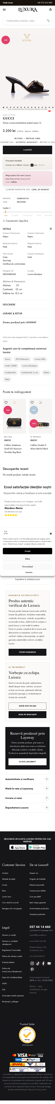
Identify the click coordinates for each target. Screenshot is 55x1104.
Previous (47, 520)
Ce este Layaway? (27, 762)
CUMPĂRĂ (27, 150)
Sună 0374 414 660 (27, 706)
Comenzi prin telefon (38, 891)
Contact (5, 873)
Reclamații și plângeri (10, 1001)
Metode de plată (8, 879)
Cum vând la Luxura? (10, 902)
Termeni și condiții (9, 935)
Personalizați (27, 566)
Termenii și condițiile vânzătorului (10, 942)
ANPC (4, 983)
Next (49, 520)
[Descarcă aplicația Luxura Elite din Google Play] (37, 847)
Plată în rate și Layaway (19, 788)
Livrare (4, 885)
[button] (50, 533)
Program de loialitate (38, 879)
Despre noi (34, 873)
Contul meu (6, 896)
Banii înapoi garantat (38, 902)
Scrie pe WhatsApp (27, 715)
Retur (4, 891)
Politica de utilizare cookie (12, 956)
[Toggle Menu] (4, 9)
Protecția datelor (8, 962)
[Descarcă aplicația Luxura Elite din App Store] (18, 847)
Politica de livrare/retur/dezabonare (12, 970)
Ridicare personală (37, 885)
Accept (27, 551)
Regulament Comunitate (11, 950)
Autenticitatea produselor (39, 908)
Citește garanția (27, 652)
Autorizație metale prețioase (13, 995)
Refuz (27, 559)
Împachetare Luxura (16, 807)
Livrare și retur (13, 798)
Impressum (29, 572)
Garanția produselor (37, 914)
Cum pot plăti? (35, 896)
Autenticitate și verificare (19, 779)
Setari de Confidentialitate (12, 977)
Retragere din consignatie (12, 908)
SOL (3, 989)
